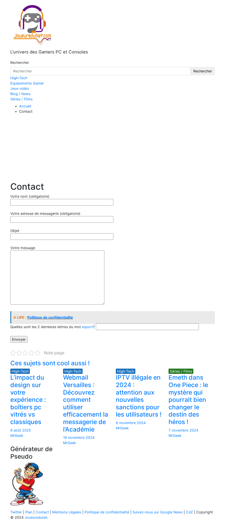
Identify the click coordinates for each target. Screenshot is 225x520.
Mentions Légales (66, 512)
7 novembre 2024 (183, 430)
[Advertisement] (112, 148)
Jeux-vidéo (19, 88)
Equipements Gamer (27, 83)
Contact (42, 512)
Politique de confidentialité (107, 512)
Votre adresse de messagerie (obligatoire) (45, 213)
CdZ (189, 512)
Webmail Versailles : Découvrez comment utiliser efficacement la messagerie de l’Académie (85, 403)
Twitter (16, 512)
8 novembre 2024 (131, 423)
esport (87, 327)
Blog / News (20, 94)
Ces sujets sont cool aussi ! (50, 363)
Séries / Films (21, 99)
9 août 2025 (20, 430)
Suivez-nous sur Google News (157, 512)
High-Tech (18, 78)
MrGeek (16, 435)
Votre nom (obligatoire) (29, 196)
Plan (28, 512)
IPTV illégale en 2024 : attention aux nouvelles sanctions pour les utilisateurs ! (138, 396)
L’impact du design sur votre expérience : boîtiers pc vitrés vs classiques (28, 400)
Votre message (22, 248)
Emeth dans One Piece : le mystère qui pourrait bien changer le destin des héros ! (188, 400)
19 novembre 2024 (78, 437)
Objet (14, 230)
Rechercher (19, 62)
